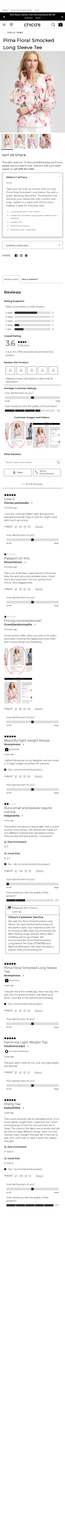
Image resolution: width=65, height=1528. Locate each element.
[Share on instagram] (21, 255)
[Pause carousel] (62, 17)
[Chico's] (32, 24)
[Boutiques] (11, 24)
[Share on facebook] (16, 255)
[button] (60, 24)
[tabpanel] (32, 768)
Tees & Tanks (15, 32)
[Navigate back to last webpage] (5, 32)
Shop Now (28, 17)
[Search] (53, 24)
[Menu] (4, 24)
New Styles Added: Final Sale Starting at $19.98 (32, 15)
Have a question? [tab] (30, 300)
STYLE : (9, 183)
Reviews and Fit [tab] (11, 300)
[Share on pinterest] (26, 255)
